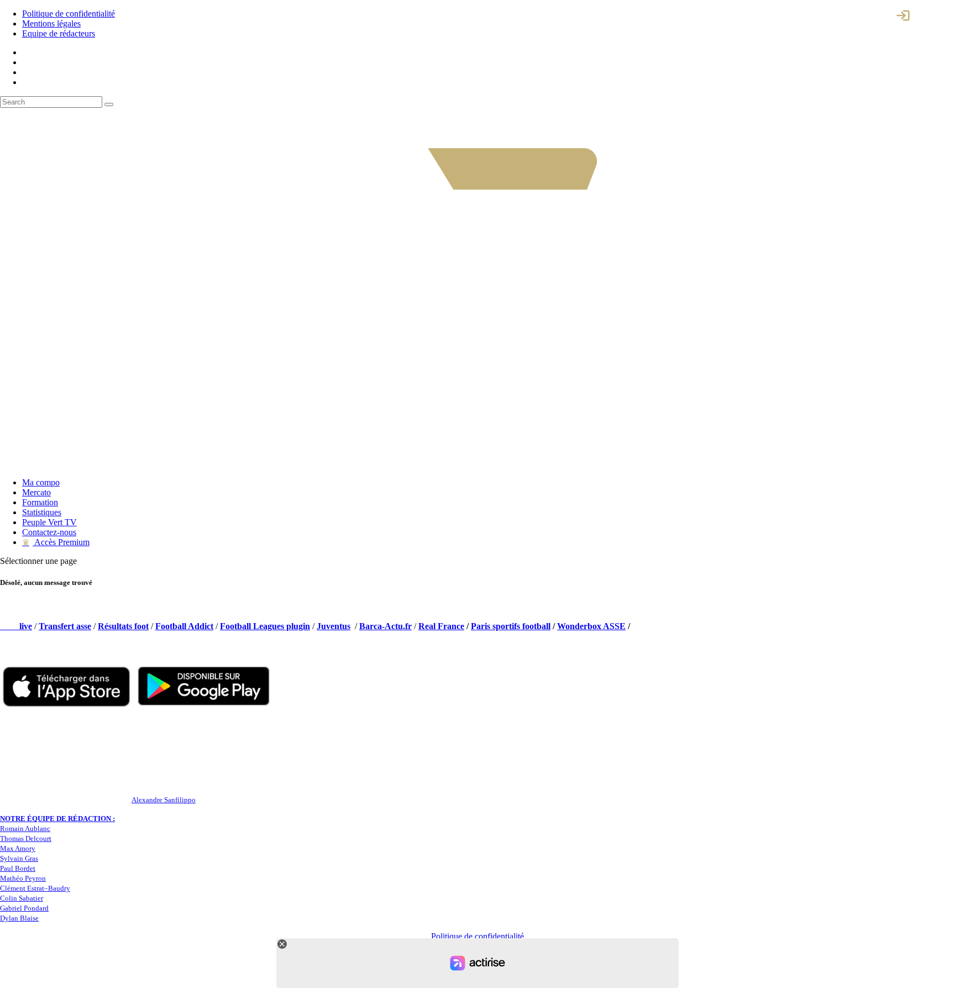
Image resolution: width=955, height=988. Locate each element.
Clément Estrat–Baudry (35, 888)
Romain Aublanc (25, 828)
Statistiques (41, 512)
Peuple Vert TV (49, 522)
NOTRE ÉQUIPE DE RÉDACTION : (57, 818)
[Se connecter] (903, 15)
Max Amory (17, 848)
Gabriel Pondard (24, 908)
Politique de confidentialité (68, 13)
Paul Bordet (17, 868)
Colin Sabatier (21, 898)
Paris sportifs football (510, 626)
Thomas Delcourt (25, 838)
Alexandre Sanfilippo (164, 800)
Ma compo (41, 482)
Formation (40, 502)
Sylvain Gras (19, 858)
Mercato (36, 492)
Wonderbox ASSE (591, 626)
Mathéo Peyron (23, 878)
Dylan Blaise (19, 918)
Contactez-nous (49, 532)
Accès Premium (56, 542)
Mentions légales (51, 23)
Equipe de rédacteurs (58, 33)
